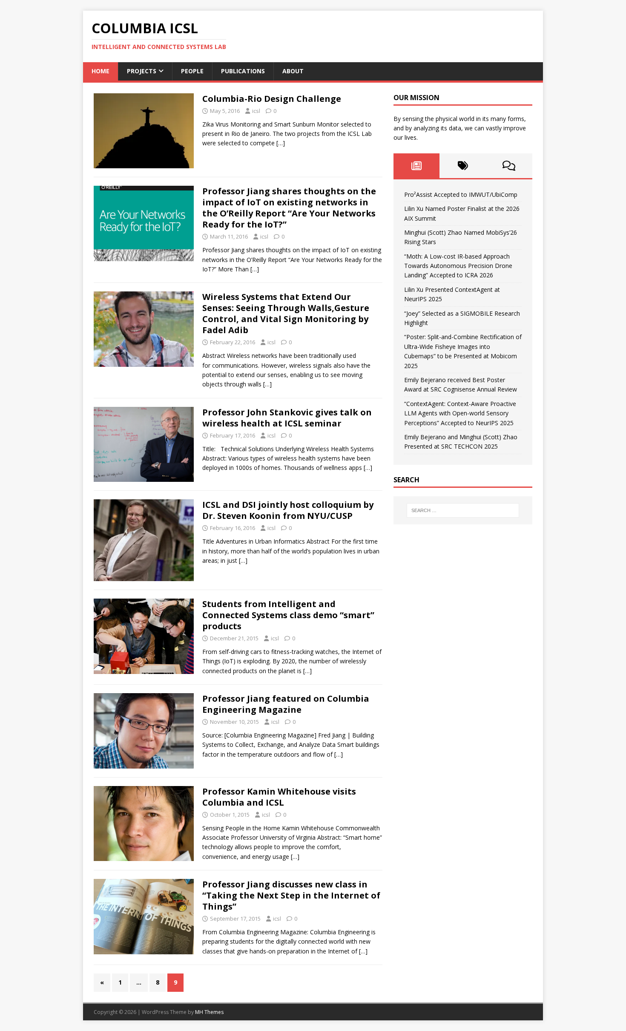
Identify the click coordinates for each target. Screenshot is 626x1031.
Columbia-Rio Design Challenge (271, 98)
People (192, 71)
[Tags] (462, 165)
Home (100, 71)
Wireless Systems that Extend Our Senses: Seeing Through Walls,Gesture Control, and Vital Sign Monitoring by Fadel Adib (285, 313)
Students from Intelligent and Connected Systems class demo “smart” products (288, 615)
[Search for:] (462, 510)
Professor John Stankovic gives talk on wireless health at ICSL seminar (287, 417)
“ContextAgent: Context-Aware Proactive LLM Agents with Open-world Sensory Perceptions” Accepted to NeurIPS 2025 (460, 413)
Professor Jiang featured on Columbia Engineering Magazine (285, 704)
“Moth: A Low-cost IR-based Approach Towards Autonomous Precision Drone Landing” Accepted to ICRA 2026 (458, 265)
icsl (256, 111)
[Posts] (416, 165)
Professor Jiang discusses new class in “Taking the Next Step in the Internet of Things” (291, 895)
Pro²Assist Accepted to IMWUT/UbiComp (460, 194)
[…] (280, 143)
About (293, 71)
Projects (141, 71)
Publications (243, 71)
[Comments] (509, 165)
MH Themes (209, 1012)
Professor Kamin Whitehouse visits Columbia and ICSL (279, 797)
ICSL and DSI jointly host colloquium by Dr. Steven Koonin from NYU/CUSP (287, 510)
